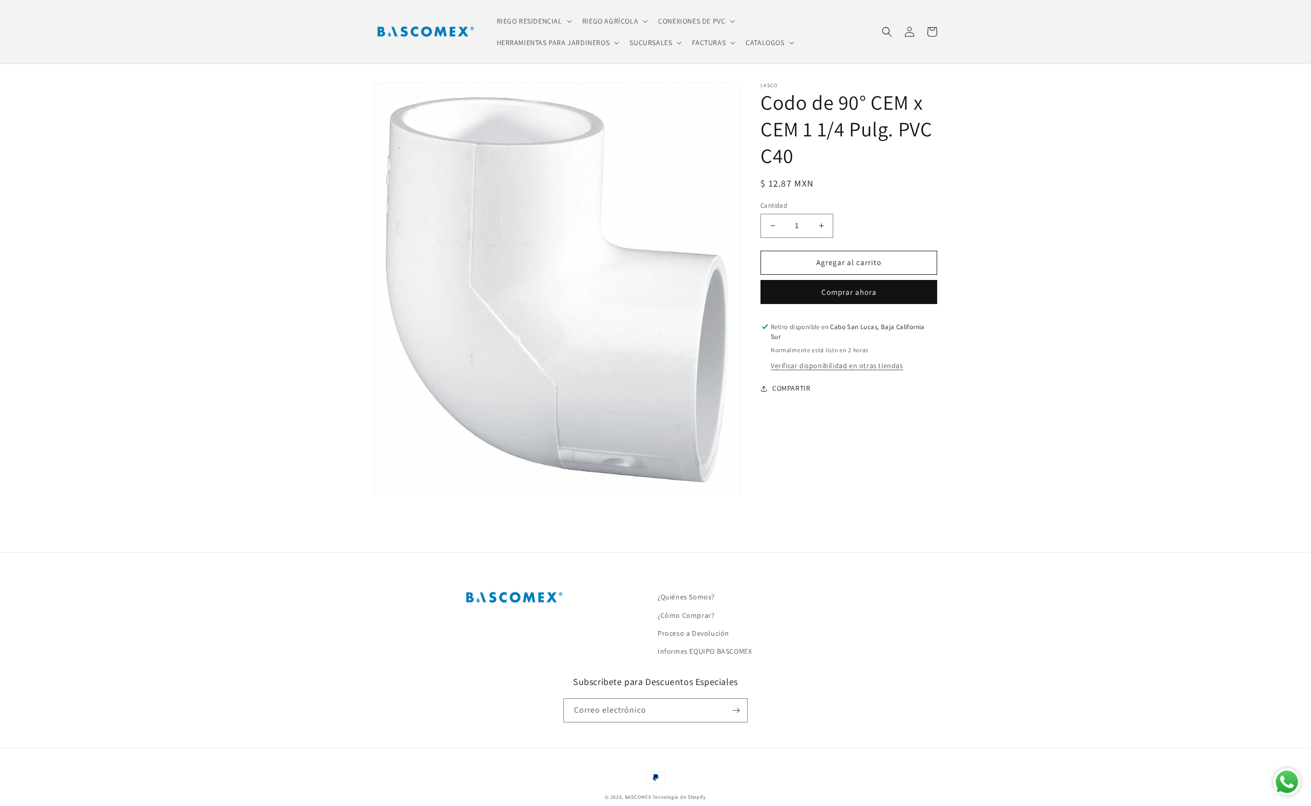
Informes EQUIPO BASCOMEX (705, 651)
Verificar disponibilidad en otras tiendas (837, 365)
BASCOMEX (638, 797)
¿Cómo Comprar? (686, 615)
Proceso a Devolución (693, 633)
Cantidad (773, 205)
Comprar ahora (849, 292)
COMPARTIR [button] (791, 388)
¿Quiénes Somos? (686, 596)
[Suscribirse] (736, 710)
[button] (533, 21)
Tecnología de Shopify (679, 797)
